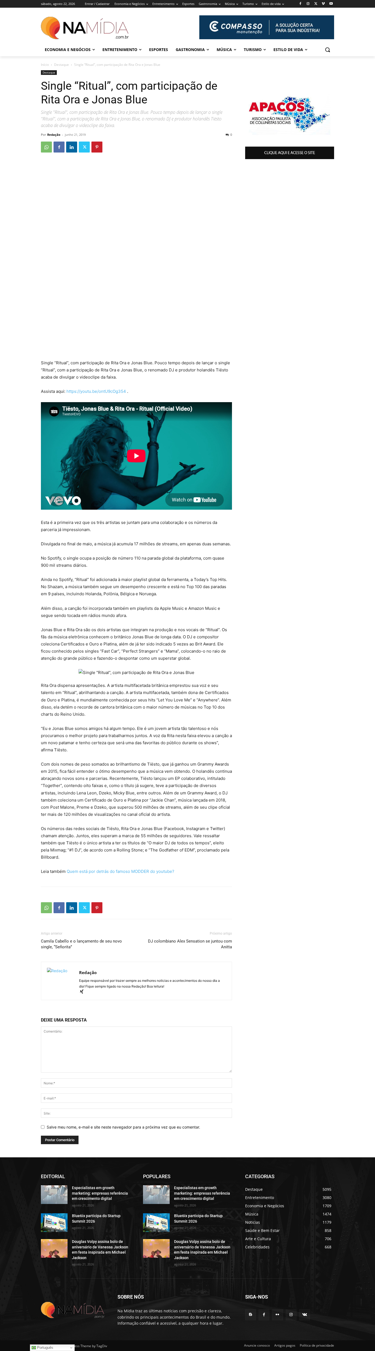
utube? (167, 871)
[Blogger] (250, 1314)
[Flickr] (277, 1314)
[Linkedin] (71, 147)
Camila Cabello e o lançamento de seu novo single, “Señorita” (81, 944)
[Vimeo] (323, 4)
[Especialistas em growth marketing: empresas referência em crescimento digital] (54, 1194)
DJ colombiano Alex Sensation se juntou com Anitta (190, 944)
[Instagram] (308, 4)
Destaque (61, 64)
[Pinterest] (96, 147)
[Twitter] (316, 4)
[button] (327, 49)
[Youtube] (331, 4)
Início (45, 64)
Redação (53, 134)
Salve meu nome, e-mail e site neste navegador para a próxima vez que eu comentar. (123, 1127)
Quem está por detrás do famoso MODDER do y (112, 871)
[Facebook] (300, 4)
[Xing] (83, 992)
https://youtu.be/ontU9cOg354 (96, 391)
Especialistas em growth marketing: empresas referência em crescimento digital (100, 1193)
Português (44, 1348)
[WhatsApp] (46, 147)
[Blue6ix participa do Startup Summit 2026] (54, 1222)
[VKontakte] (304, 1314)
